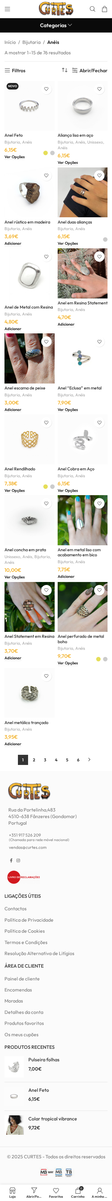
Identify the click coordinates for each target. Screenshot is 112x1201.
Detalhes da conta (23, 1012)
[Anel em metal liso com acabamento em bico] (83, 520)
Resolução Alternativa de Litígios (39, 953)
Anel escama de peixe (24, 388)
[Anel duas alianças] (83, 192)
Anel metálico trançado (26, 722)
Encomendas (18, 990)
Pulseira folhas (43, 1060)
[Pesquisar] (93, 9)
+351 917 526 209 (39, 837)
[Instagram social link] (18, 861)
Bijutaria (31, 42)
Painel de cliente (22, 979)
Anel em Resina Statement (83, 303)
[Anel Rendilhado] (29, 439)
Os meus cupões (21, 1034)
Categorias (53, 25)
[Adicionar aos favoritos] (46, 89)
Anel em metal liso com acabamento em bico (79, 552)
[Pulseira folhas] (14, 1066)
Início (10, 42)
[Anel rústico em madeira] (29, 192)
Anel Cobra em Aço (76, 469)
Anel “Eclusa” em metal (80, 388)
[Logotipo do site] (56, 8)
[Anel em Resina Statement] (83, 273)
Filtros (18, 70)
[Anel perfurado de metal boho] (83, 607)
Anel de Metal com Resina (28, 307)
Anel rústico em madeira (27, 222)
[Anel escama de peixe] (29, 358)
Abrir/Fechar (93, 70)
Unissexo (95, 142)
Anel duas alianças (75, 222)
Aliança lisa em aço (75, 135)
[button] (13, 243)
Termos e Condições (25, 942)
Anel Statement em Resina (29, 636)
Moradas (13, 1001)
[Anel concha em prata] (29, 520)
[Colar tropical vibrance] (14, 1125)
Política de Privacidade (28, 920)
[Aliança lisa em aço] (83, 106)
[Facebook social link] (11, 861)
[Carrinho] (105, 9)
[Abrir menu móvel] (7, 9)
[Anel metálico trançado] (29, 693)
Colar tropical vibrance (52, 1119)
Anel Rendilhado (19, 469)
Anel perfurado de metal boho (81, 639)
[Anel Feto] (14, 1096)
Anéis (27, 142)
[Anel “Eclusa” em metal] (83, 358)
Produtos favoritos (24, 1023)
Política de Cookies (24, 931)
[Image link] (29, 791)
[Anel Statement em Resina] (29, 607)
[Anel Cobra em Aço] (83, 439)
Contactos (15, 908)
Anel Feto (13, 135)
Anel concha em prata (25, 549)
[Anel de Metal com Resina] (29, 275)
